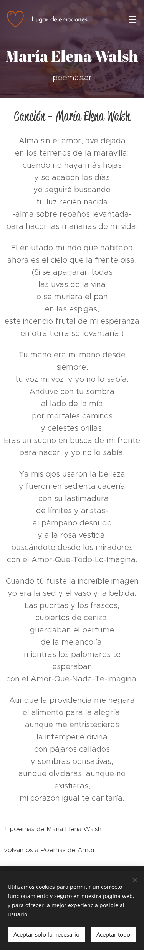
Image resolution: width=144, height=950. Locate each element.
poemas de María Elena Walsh (55, 829)
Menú (132, 19)
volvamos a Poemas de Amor (49, 850)
